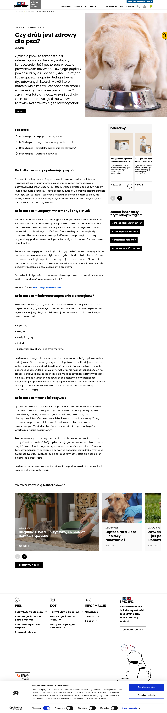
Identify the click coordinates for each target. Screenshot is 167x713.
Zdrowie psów (30, 11)
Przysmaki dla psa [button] (25, 632)
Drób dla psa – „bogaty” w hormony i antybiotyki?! (46, 142)
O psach (21, 11)
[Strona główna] (16, 11)
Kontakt (124, 621)
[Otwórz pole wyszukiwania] (138, 6)
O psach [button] (89, 620)
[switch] (69, 708)
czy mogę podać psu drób (125, 231)
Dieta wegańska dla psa (47, 287)
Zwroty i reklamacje (131, 606)
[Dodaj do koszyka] (129, 186)
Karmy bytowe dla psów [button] (29, 611)
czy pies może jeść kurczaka (126, 248)
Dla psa (78, 6)
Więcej (20, 111)
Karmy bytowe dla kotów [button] (64, 611)
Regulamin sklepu (130, 613)
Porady (130, 6)
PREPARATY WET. (93, 6)
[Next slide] (119, 198)
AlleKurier (26, 679)
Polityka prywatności (132, 610)
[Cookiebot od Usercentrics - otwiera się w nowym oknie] (16, 708)
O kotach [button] (90, 616)
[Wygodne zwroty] (23, 675)
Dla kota (66, 6)
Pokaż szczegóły (129, 708)
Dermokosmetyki (114, 6)
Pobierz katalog (129, 617)
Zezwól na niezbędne (147, 695)
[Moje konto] (144, 6)
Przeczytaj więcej (29, 565)
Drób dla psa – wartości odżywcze (38, 153)
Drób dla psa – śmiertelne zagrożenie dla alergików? (47, 147)
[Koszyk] (150, 6)
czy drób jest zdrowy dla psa (127, 223)
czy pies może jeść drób (124, 240)
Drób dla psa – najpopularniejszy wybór (40, 136)
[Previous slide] (112, 198)
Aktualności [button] (91, 611)
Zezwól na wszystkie (146, 687)
